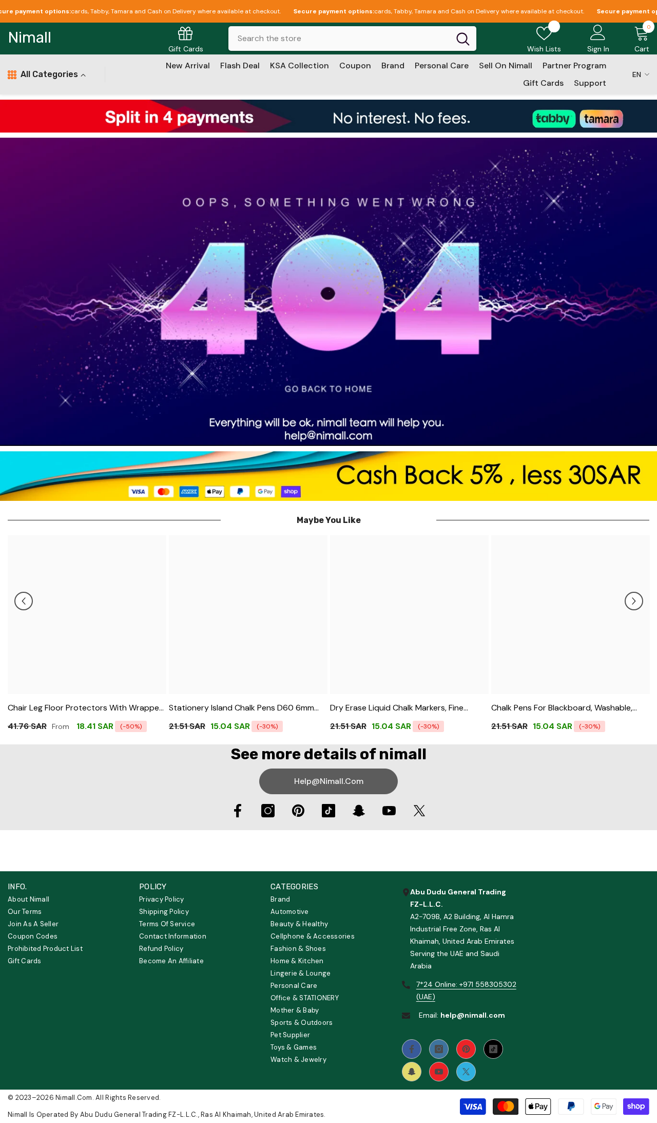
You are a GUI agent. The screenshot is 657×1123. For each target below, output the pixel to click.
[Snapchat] (358, 810)
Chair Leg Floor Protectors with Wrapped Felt (86, 708)
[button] (23, 601)
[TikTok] (328, 810)
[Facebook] (237, 810)
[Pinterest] (298, 810)
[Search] (352, 38)
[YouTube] (389, 810)
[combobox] (339, 38)
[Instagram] (268, 810)
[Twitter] (419, 810)
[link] (328, 116)
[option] (87, 637)
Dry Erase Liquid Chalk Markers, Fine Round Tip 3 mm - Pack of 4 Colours (398, 708)
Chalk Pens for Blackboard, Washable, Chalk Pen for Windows (561, 708)
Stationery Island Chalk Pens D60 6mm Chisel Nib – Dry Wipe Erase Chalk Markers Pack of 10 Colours (247, 708)
